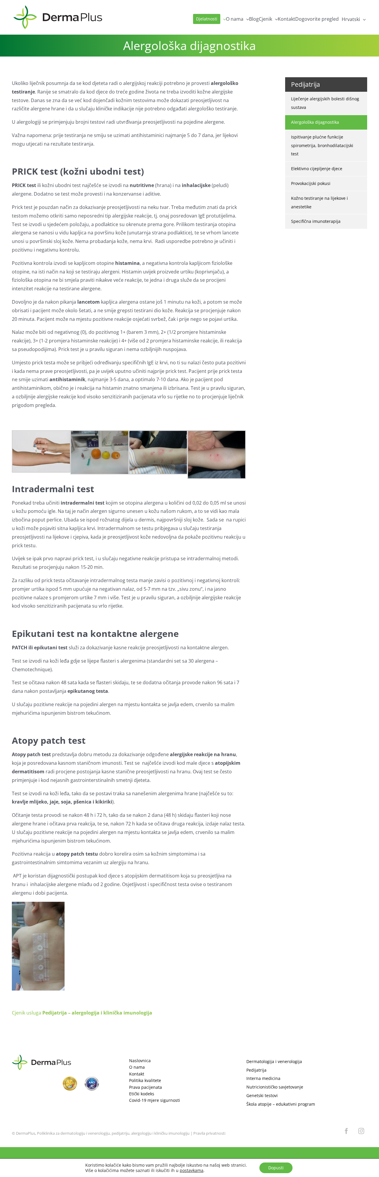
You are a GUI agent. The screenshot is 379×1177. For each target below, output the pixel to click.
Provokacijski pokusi (310, 183)
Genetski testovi (262, 1095)
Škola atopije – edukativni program (280, 1104)
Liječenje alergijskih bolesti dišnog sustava (325, 103)
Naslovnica (140, 1060)
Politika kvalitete (145, 1080)
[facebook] (346, 1131)
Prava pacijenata (145, 1087)
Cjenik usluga (82, 1012)
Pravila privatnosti (209, 1133)
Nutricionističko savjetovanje (274, 1087)
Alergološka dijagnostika (315, 122)
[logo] (41, 1057)
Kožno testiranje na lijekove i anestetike (319, 202)
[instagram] (361, 1131)
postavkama (191, 1170)
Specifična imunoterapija (316, 221)
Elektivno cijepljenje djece (316, 168)
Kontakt (136, 1074)
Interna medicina (263, 1078)
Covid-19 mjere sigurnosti (154, 1100)
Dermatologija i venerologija (274, 1061)
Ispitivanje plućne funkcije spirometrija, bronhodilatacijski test (322, 145)
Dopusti (276, 1167)
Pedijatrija (256, 1070)
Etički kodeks (141, 1094)
